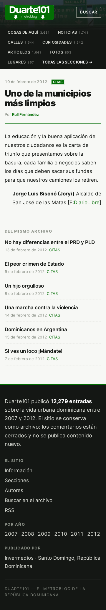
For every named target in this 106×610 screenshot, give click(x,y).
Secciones (17, 480)
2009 (44, 534)
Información (18, 470)
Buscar (88, 12)
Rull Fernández (25, 114)
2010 (60, 534)
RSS (9, 510)
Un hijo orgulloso (24, 286)
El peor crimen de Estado (34, 264)
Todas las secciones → (67, 62)
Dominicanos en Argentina (36, 329)
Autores (14, 490)
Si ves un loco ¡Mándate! (33, 351)
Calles (21, 42)
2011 (77, 534)
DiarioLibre (87, 202)
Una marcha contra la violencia (41, 307)
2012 (93, 534)
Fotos (61, 52)
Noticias (73, 32)
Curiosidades (62, 42)
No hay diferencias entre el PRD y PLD (50, 242)
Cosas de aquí (29, 32)
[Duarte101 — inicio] (29, 12)
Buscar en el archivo (28, 500)
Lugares (21, 62)
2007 (11, 534)
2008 (27, 534)
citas (58, 82)
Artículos (25, 52)
